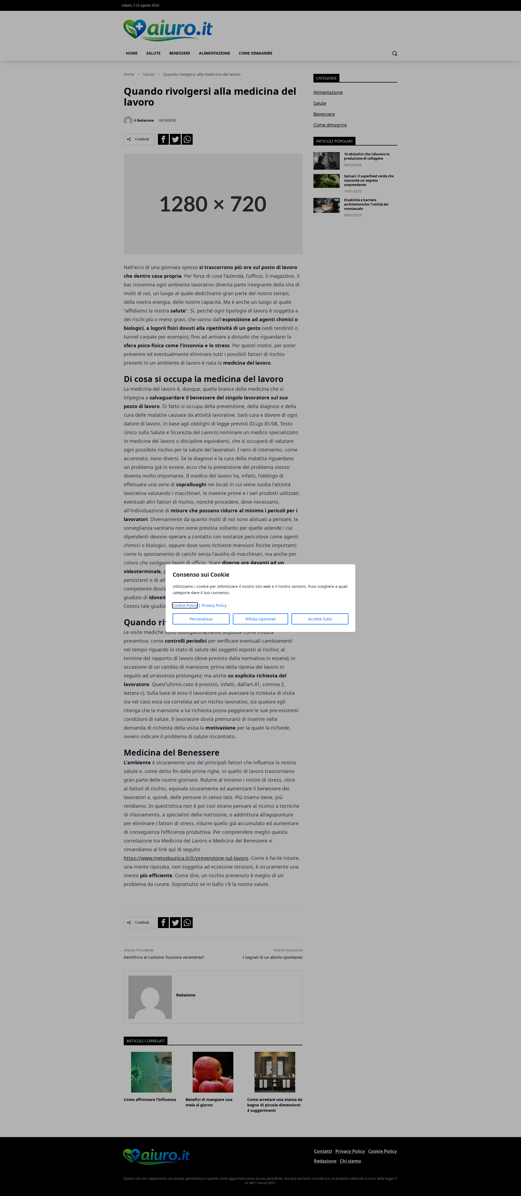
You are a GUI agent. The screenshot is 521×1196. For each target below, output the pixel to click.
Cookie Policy (185, 605)
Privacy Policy (214, 605)
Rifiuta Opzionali (261, 618)
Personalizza (201, 618)
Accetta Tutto (320, 618)
